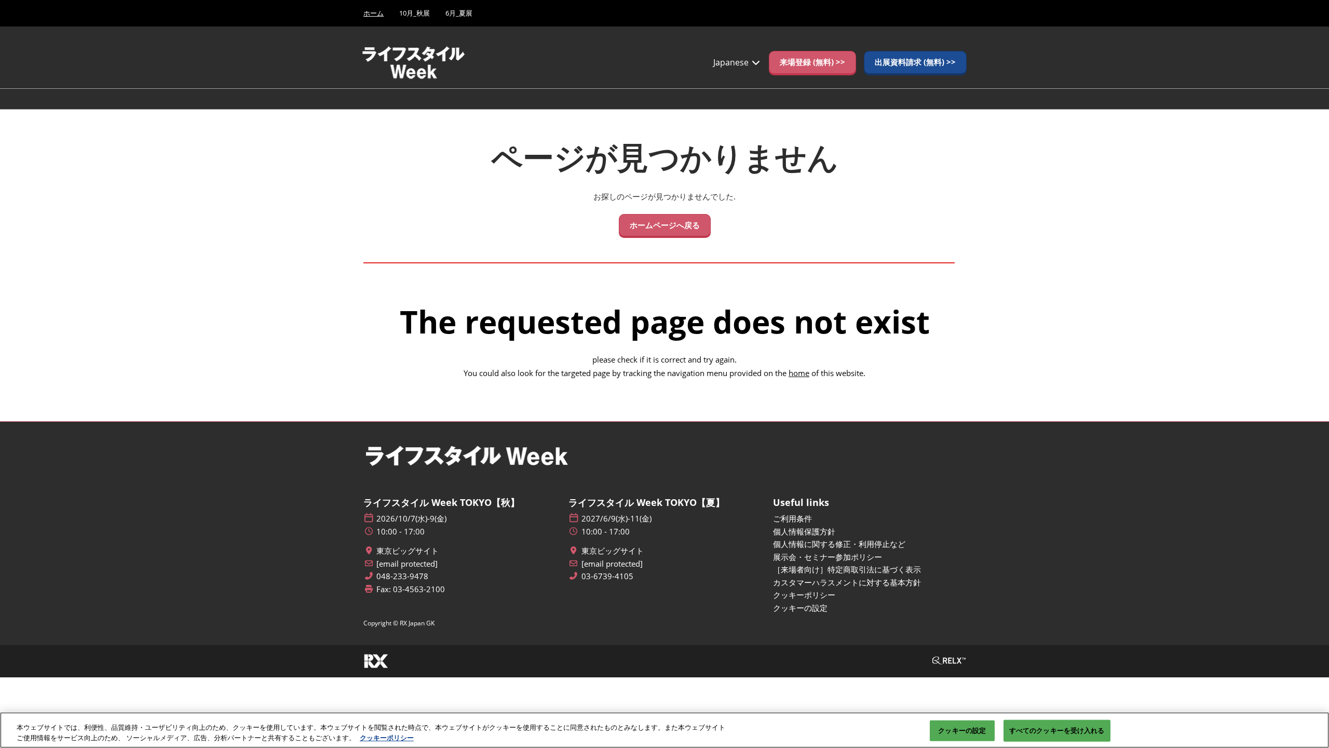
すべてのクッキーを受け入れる (1057, 730)
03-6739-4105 (607, 576)
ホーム (373, 13)
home (799, 373)
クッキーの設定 (962, 730)
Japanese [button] (732, 62)
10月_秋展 (414, 13)
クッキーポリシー (387, 737)
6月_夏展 (458, 13)
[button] (812, 62)
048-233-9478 (402, 576)
